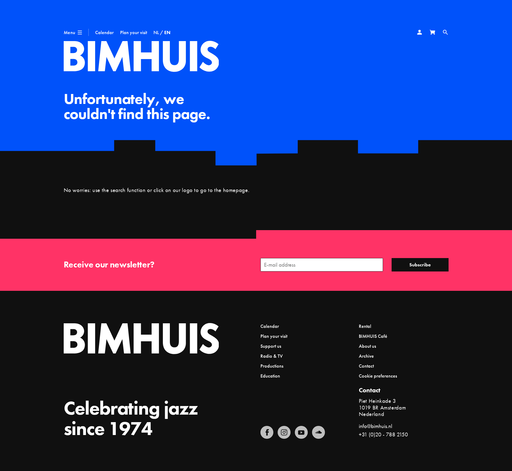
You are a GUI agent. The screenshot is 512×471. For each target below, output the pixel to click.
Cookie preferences (378, 376)
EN (167, 32)
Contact (366, 366)
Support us (270, 346)
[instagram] (284, 432)
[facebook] (266, 432)
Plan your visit (133, 32)
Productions (271, 366)
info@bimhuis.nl (375, 426)
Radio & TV (271, 356)
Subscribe (420, 265)
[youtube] (301, 432)
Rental (365, 326)
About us (367, 346)
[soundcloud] (318, 432)
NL (156, 32)
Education (270, 376)
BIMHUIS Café (373, 336)
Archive (366, 356)
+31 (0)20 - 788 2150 (383, 434)
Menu (70, 32)
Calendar (104, 32)
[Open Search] (445, 32)
